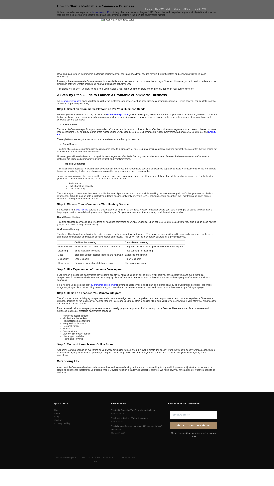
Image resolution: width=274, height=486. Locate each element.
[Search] (215, 9)
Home (56, 410)
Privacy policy (62, 423)
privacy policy (201, 433)
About (57, 413)
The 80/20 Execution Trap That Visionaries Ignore (133, 410)
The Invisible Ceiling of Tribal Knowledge (129, 418)
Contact (58, 420)
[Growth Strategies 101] (68, 9)
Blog (56, 417)
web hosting (82, 209)
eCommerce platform (117, 114)
